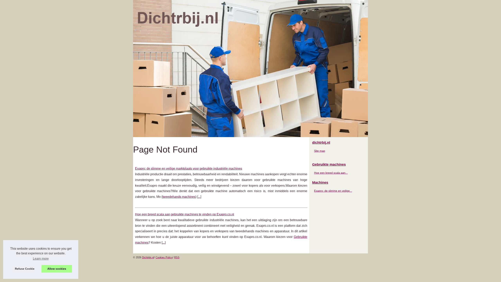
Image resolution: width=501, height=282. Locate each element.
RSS (176, 257)
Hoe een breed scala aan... (331, 172)
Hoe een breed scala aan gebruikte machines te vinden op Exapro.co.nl (184, 214)
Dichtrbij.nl (148, 257)
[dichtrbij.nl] (250, 68)
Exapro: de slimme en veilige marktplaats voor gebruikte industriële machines (188, 168)
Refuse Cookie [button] (24, 268)
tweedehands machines (179, 196)
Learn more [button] (41, 258)
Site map (319, 150)
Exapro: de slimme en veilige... (333, 190)
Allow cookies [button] (56, 268)
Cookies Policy (164, 257)
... (199, 196)
